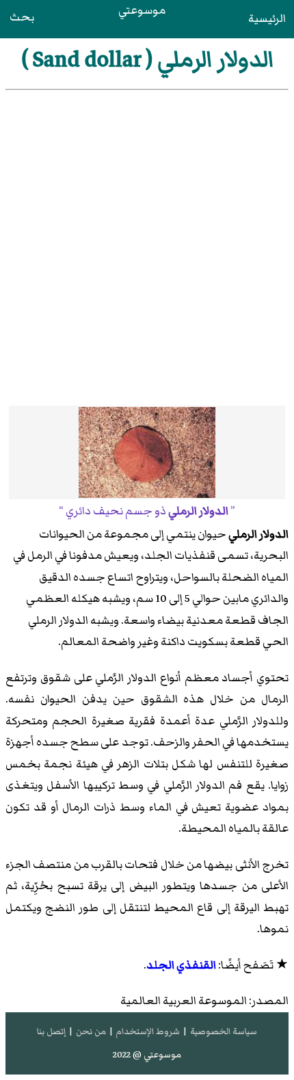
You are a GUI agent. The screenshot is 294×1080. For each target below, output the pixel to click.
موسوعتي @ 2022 (147, 1055)
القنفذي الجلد (181, 965)
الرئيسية (267, 18)
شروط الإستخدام (148, 1031)
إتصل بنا (51, 1031)
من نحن (91, 1031)
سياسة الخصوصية (223, 1031)
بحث (22, 17)
